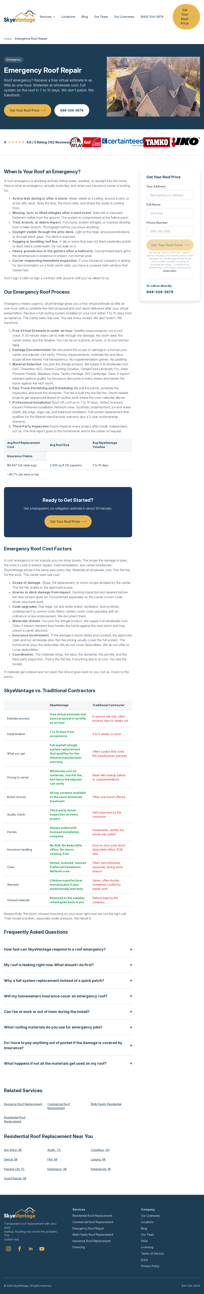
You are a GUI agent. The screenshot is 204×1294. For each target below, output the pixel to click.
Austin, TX (54, 1150)
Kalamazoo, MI (57, 1169)
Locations (68, 16)
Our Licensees (124, 16)
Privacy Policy (150, 1266)
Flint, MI (52, 1159)
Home (8, 38)
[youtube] (41, 1248)
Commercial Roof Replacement (58, 1106)
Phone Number (157, 222)
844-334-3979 (159, 292)
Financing (79, 1247)
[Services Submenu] (53, 16)
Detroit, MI (10, 1159)
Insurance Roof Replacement (23, 1104)
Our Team (101, 16)
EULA (144, 1260)
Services (46, 16)
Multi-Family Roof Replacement (93, 1234)
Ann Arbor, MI (13, 1150)
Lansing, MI (98, 1159)
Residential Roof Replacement (15, 1119)
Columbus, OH (100, 1150)
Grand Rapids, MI (15, 1178)
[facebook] (19, 1248)
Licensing (147, 1247)
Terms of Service (152, 1253)
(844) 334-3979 (152, 16)
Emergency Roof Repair (88, 1228)
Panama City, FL (14, 1169)
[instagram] (8, 1248)
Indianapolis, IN (101, 1169)
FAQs (144, 1241)
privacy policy (169, 270)
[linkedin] (30, 1248)
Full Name (153, 204)
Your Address (156, 186)
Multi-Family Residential (106, 1104)
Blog (85, 16)
